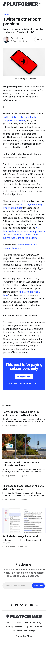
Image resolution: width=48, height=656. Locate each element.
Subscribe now (24, 377)
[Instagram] (36, 605)
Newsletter (8, 14)
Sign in (36, 383)
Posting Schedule (14, 627)
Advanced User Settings (24, 631)
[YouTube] (31, 605)
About (9, 623)
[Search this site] (40, 4)
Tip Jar (28, 627)
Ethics (18, 623)
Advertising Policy (33, 623)
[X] (11, 605)
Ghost (29, 636)
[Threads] (26, 605)
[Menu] (44, 4)
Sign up (38, 627)
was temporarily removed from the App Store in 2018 (24, 231)
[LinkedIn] (16, 605)
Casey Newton (18, 38)
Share (39, 39)
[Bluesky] (21, 605)
